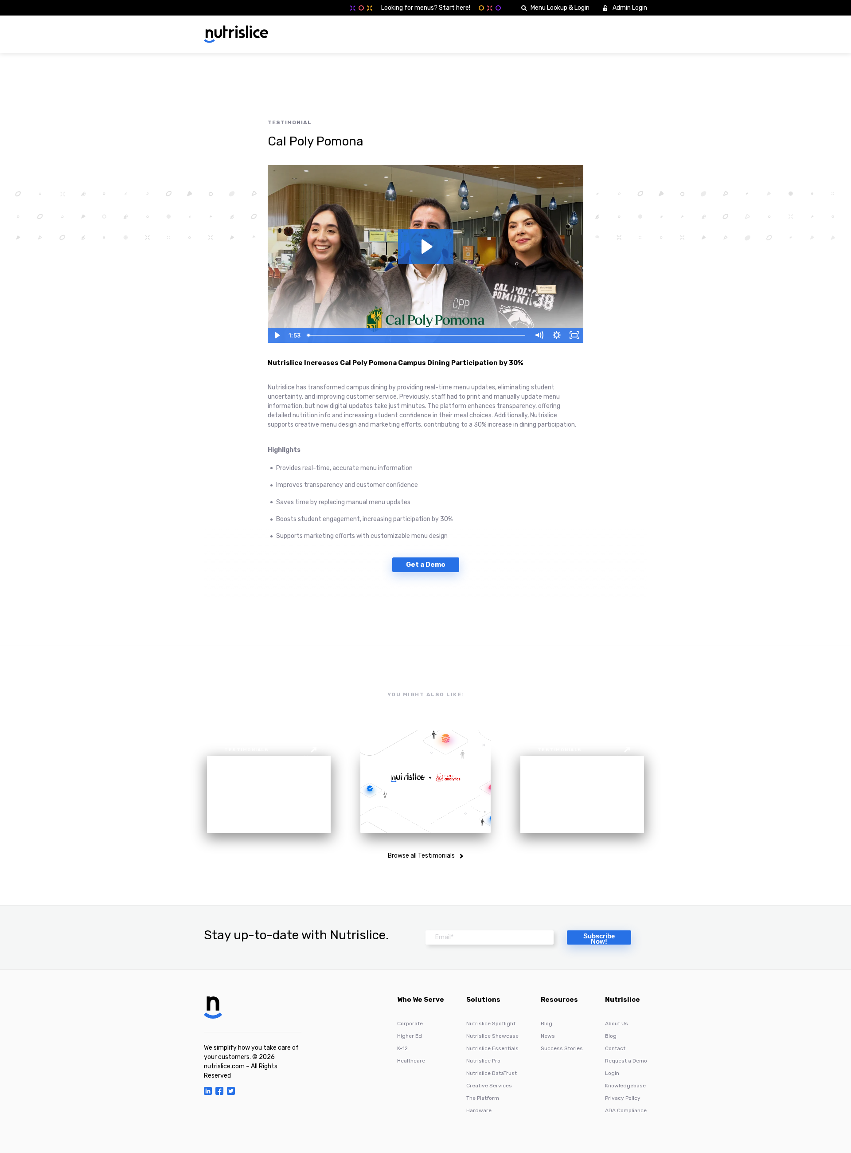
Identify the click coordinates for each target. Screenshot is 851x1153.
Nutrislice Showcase (492, 1036)
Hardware (479, 1110)
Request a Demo (626, 1060)
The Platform (482, 1098)
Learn (583, 34)
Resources (559, 1000)
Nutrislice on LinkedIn (208, 1091)
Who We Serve (461, 34)
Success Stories (562, 1048)
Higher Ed (409, 1036)
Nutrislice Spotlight (490, 1023)
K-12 (402, 1048)
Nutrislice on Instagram (231, 1091)
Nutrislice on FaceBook (219, 1091)
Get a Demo (425, 565)
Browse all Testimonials (421, 855)
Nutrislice (622, 1000)
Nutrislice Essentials (492, 1048)
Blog (546, 1023)
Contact (615, 1048)
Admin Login (630, 8)
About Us (616, 1023)
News (548, 1036)
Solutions (511, 34)
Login (612, 1073)
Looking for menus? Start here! (425, 8)
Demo (629, 34)
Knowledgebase (625, 1085)
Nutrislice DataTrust (491, 1073)
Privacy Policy (622, 1098)
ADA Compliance (626, 1110)
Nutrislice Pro (483, 1060)
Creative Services (489, 1085)
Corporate (410, 1023)
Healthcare (411, 1060)
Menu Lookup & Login (560, 8)
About (550, 34)
